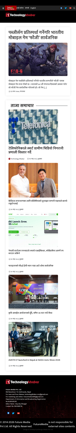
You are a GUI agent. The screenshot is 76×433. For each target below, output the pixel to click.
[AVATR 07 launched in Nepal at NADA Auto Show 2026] (33, 339)
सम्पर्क (27, 8)
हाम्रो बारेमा (20, 8)
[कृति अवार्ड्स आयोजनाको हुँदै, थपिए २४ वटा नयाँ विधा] (33, 292)
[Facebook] (61, 8)
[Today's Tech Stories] (11, 8)
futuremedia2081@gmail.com (33, 396)
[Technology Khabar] (20, 14)
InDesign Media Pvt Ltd (45, 429)
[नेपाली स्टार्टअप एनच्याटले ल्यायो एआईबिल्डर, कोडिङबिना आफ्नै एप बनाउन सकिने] (33, 230)
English (33, 8)
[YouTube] (70, 8)
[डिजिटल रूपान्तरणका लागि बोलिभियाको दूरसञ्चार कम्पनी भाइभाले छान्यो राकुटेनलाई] (33, 180)
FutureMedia (40, 424)
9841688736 (18, 406)
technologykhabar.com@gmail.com (36, 394)
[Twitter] (65, 8)
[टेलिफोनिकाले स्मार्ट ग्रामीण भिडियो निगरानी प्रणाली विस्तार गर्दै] (33, 126)
